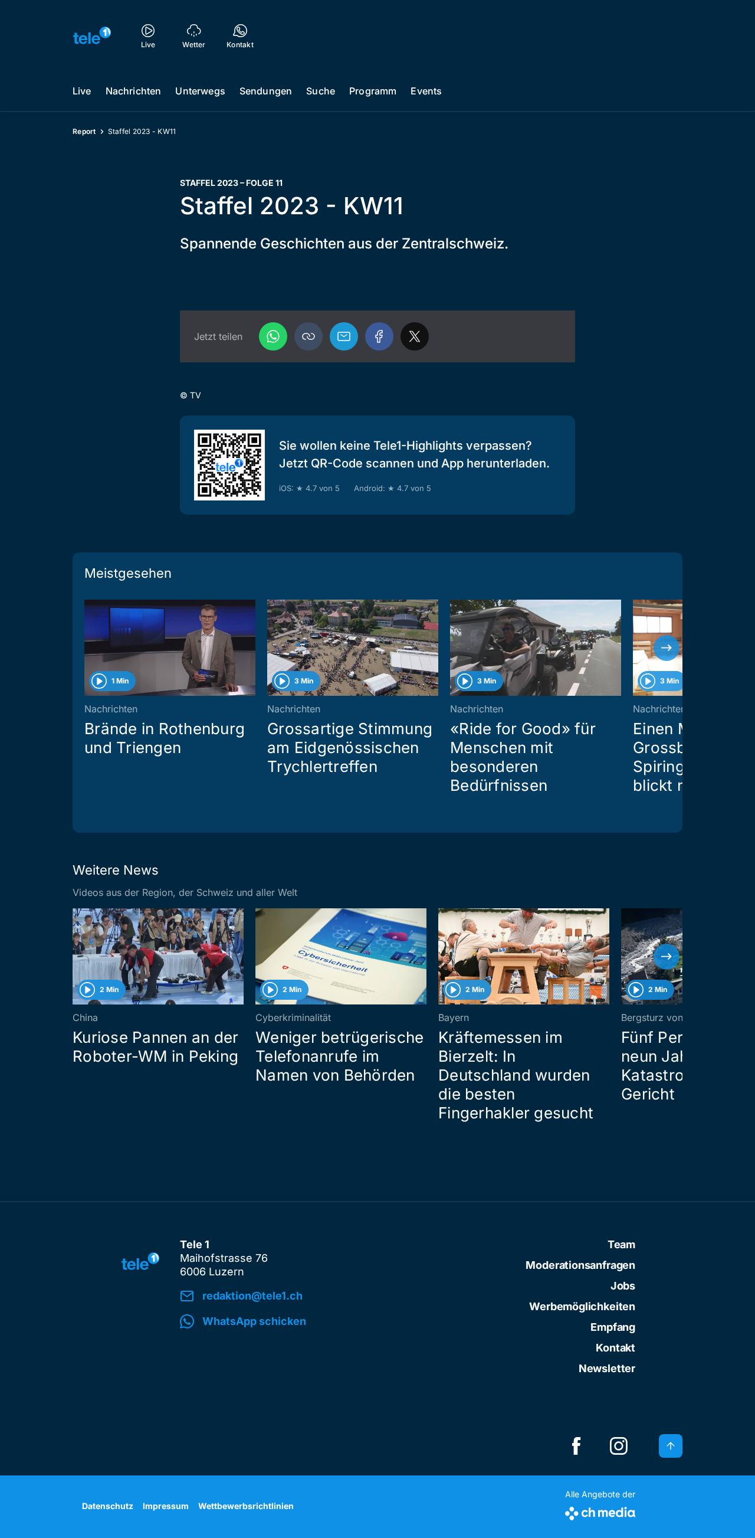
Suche (320, 91)
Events (426, 91)
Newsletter (607, 1368)
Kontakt (615, 1347)
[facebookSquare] (576, 1446)
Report (84, 131)
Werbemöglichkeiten (582, 1306)
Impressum (166, 1506)
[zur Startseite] (92, 35)
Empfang (612, 1327)
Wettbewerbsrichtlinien (246, 1506)
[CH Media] (600, 1511)
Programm (372, 91)
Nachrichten (134, 91)
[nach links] (88, 648)
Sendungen (265, 91)
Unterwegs (200, 91)
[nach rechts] (667, 648)
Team (621, 1244)
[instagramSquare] (619, 1446)
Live (82, 91)
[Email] (344, 336)
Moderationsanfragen (580, 1265)
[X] (415, 336)
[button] (308, 336)
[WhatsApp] (273, 336)
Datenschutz (107, 1506)
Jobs (622, 1286)
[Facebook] (379, 336)
